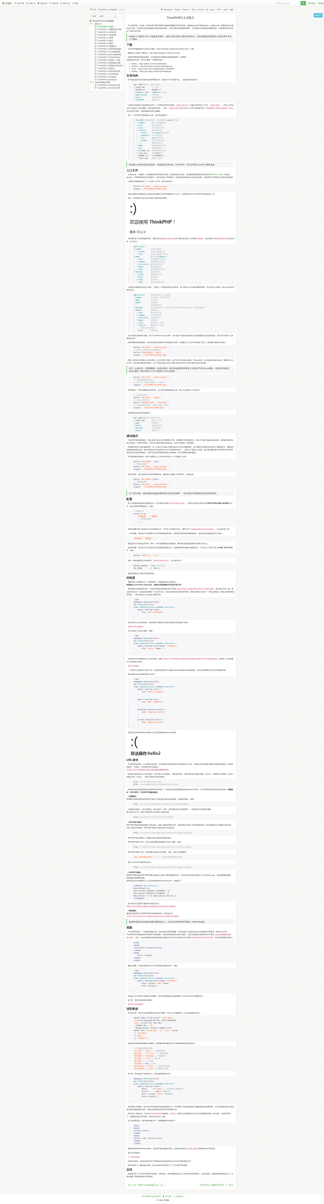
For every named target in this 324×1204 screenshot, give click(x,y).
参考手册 (20, 3)
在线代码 (55, 3)
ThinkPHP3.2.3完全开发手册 (108, 85)
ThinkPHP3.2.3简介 (106, 26)
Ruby (193, 9)
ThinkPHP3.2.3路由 (105, 40)
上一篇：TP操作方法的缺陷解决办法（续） (147, 1185)
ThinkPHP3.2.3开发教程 (107, 9)
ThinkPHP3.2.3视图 (105, 43)
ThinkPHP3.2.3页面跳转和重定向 (110, 62)
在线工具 (32, 3)
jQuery (212, 9)
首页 (94, 9)
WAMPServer (213, 174)
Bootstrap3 (168, 9)
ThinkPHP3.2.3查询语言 (107, 32)
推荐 (76, 3)
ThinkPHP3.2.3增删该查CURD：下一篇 (215, 1185)
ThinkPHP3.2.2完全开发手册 (108, 88)
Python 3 (186, 9)
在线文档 (43, 3)
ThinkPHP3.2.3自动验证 (107, 76)
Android (201, 9)
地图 (231, 9)
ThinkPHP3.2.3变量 (105, 37)
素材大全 (66, 3)
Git (207, 9)
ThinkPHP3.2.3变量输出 (107, 46)
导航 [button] (313, 3)
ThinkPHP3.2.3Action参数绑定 (109, 54)
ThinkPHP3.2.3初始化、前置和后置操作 (113, 60)
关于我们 (168, 1196)
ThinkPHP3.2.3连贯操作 (107, 35)
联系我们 (179, 1196)
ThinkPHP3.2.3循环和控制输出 (109, 49)
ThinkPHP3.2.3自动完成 (107, 79)
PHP (219, 9)
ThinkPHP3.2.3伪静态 (106, 68)
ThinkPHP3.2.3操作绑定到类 (108, 71)
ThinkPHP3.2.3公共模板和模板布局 (111, 51)
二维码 (225, 9)
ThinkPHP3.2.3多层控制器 (107, 74)
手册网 (8, 3)
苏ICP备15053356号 (152, 1196)
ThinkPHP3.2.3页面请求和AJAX (110, 65)
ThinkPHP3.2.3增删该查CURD (109, 29)
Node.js (178, 9)
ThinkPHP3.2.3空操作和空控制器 (110, 57)
